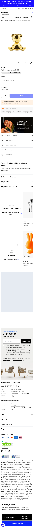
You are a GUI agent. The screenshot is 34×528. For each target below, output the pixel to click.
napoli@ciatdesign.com (18, 406)
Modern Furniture (10, 20)
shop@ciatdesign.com (17, 391)
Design (18, 8)
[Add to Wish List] (31, 63)
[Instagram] (2, 451)
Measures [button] (21, 63)
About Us (30, 8)
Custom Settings (24, 517)
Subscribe (26, 341)
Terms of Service (17, 360)
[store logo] (5, 13)
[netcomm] (5, 456)
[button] (3, 8)
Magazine (24, 8)
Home (2, 20)
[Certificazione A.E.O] (15, 456)
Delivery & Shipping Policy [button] (24, 112)
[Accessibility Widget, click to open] (3, 525)
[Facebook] (5, 451)
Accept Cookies (17, 523)
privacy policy (10, 347)
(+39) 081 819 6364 (16, 389)
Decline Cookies (9, 517)
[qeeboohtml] (11, 245)
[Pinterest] (9, 451)
